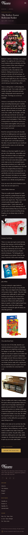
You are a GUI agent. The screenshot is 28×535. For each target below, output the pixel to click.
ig (6, 478)
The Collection (4, 488)
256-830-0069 (4, 508)
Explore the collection (11, 450)
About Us (3, 486)
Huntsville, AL (4, 501)
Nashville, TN (4, 506)
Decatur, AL (4, 503)
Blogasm (3, 9)
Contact (3, 493)
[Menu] (25, 3)
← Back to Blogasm (6, 446)
